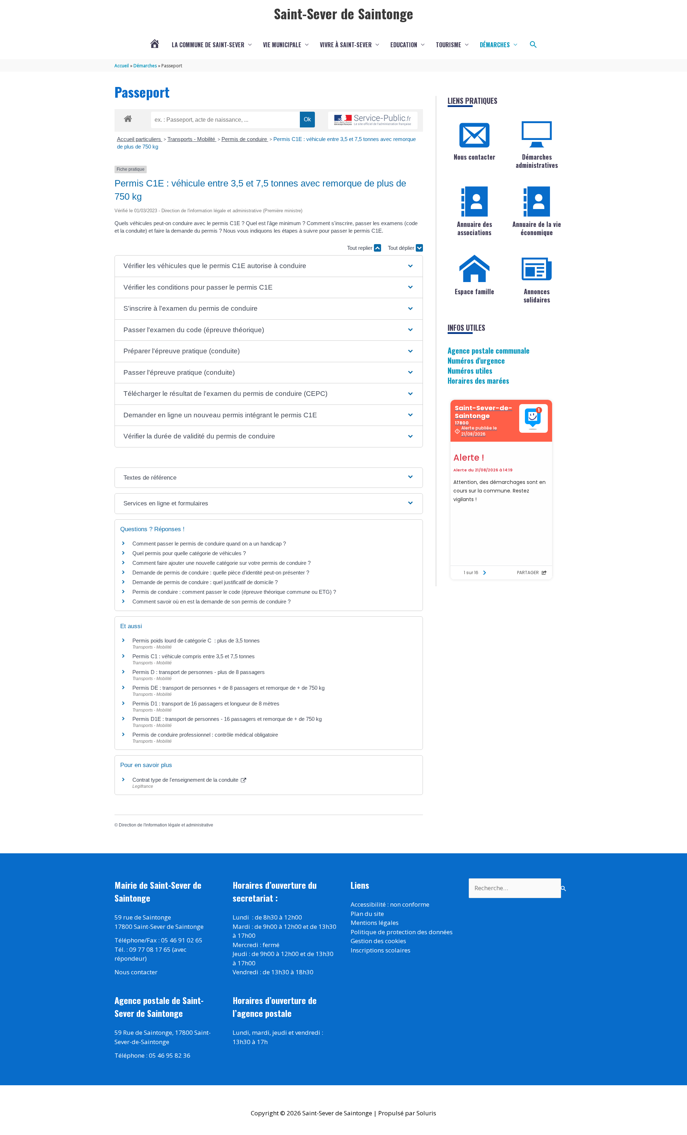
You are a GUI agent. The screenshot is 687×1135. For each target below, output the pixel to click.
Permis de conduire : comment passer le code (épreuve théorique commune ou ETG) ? (234, 592)
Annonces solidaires (536, 295)
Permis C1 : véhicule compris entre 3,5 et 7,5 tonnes (193, 656)
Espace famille (474, 291)
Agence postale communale (489, 350)
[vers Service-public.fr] (373, 120)
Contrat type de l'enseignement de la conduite (186, 780)
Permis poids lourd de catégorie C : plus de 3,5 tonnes (196, 640)
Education (403, 44)
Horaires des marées (478, 380)
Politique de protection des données (402, 932)
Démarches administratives (537, 161)
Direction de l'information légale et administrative (166, 825)
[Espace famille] (474, 269)
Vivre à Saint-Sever (346, 44)
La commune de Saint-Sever (208, 44)
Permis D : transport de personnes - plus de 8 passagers (198, 672)
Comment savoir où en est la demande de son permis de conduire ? (211, 601)
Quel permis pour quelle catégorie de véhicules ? (189, 553)
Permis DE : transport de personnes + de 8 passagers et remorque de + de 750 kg (228, 688)
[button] (533, 44)
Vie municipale (282, 44)
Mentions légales (375, 922)
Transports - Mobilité (191, 139)
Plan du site (367, 914)
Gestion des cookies (378, 941)
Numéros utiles (470, 370)
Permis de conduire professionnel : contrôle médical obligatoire (205, 735)
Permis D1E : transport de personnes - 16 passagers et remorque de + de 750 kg (227, 719)
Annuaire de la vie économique (536, 228)
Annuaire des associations (474, 228)
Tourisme (448, 44)
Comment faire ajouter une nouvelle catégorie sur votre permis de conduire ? (221, 563)
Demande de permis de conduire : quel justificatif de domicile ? (205, 582)
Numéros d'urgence (476, 360)
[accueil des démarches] (128, 117)
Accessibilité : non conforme (390, 904)
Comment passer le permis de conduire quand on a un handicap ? (209, 543)
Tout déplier (402, 248)
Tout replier (360, 248)
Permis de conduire (244, 139)
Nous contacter (474, 156)
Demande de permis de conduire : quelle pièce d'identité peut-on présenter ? (220, 572)
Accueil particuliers (139, 139)
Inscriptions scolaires (380, 950)
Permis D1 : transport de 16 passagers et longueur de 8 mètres (205, 703)
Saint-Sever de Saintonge (343, 13)
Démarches (495, 44)
